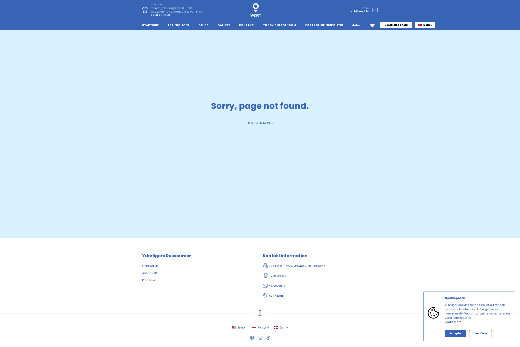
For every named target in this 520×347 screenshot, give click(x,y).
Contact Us (150, 266)
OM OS (203, 25)
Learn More (453, 322)
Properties (149, 280)
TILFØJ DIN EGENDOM (279, 25)
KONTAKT (246, 25)
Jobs (356, 25)
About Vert (149, 273)
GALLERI (224, 25)
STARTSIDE (150, 25)
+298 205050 (160, 15)
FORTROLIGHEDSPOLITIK (324, 25)
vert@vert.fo (359, 11)
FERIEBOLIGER (178, 25)
